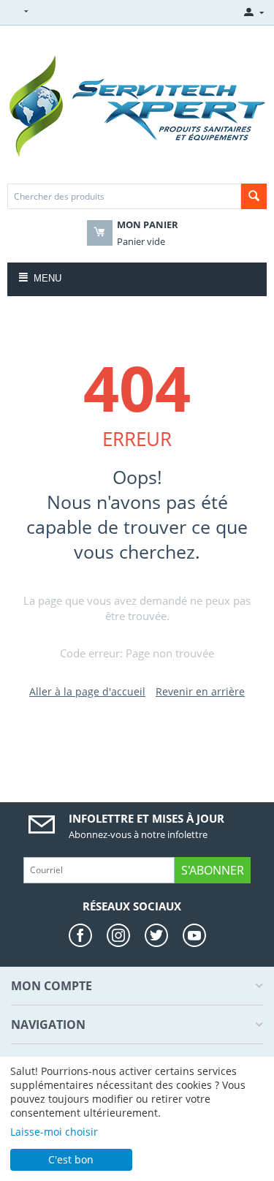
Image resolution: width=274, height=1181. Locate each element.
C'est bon (71, 1159)
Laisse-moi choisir (54, 1132)
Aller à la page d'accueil (87, 691)
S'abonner (212, 870)
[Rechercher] (254, 196)
